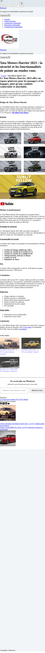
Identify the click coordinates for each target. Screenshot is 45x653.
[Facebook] (1, 404)
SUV (16, 399)
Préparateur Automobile (12, 25)
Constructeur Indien (7, 399)
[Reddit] (9, 404)
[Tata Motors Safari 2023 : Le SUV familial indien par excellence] (9, 343)
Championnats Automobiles (13, 27)
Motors (26, 113)
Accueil (3, 76)
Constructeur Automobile (12, 23)
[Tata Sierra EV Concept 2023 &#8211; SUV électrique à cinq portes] (9, 362)
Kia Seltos (28, 327)
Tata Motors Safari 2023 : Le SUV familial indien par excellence (8, 352)
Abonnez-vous (37, 390)
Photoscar (3, 8)
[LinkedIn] (6, 404)
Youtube (7, 19)
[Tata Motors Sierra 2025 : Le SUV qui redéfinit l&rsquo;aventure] (31, 343)
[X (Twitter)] (4, 404)
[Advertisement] (22, 548)
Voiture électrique (10, 21)
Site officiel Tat (17, 113)
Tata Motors (23, 329)
